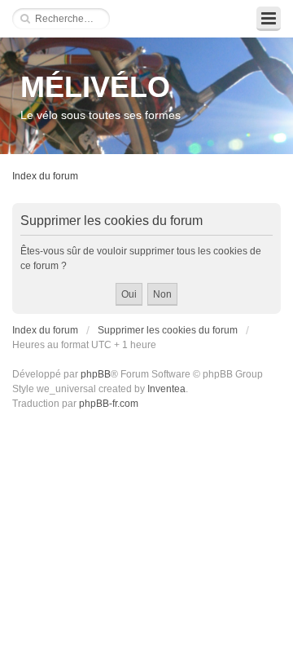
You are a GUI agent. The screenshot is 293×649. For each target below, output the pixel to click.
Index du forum (45, 176)
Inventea (166, 389)
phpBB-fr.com (108, 403)
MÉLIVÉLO (95, 87)
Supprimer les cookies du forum (168, 330)
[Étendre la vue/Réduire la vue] (268, 19)
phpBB (96, 374)
